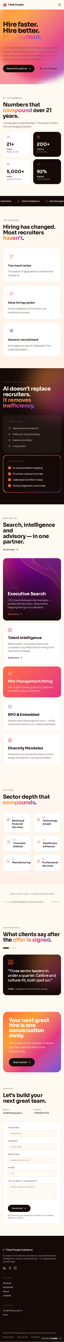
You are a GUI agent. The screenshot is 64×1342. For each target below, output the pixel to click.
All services (9, 549)
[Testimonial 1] (6, 948)
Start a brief (20, 1062)
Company (13, 1141)
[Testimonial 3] (13, 948)
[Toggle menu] (59, 4)
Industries (8, 1287)
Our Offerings (50, 68)
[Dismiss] (60, 1338)
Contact (7, 1295)
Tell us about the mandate (22, 1181)
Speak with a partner (17, 68)
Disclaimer (35, 1337)
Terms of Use (22, 1337)
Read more (13, 614)
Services (7, 1283)
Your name (13, 1127)
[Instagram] (15, 1268)
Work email (14, 1154)
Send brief (17, 1208)
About (6, 1291)
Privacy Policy (8, 1337)
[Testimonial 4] (15, 948)
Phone (11, 1168)
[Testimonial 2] (10, 948)
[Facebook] (9, 1268)
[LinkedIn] (4, 1268)
